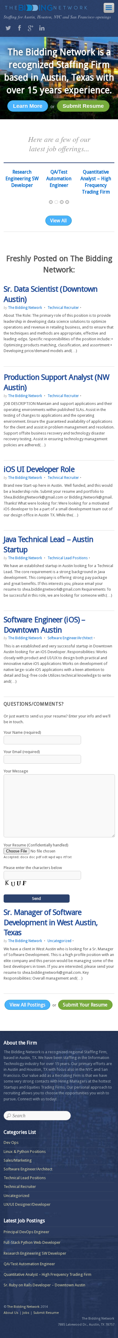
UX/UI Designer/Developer (27, 1204)
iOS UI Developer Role (39, 469)
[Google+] (31, 28)
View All (58, 220)
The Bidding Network (25, 308)
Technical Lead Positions (68, 558)
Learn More (27, 106)
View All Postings (27, 1005)
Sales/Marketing (18, 1160)
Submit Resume (83, 106)
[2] (56, 202)
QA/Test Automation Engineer (21, 178)
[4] (67, 202)
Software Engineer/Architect (70, 638)
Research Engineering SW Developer (35, 1253)
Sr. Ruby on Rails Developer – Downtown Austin (44, 1285)
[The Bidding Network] (45, 8)
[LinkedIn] (42, 28)
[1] (51, 202)
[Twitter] (8, 28)
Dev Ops (11, 1142)
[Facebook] (19, 28)
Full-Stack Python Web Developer (32, 1242)
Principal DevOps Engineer (26, 1232)
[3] (62, 202)
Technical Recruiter (63, 308)
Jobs (25, 1313)
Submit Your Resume (85, 1005)
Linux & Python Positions (25, 1151)
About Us (11, 1313)
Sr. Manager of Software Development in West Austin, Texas (51, 922)
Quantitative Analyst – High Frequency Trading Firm (47, 1274)
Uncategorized (59, 941)
